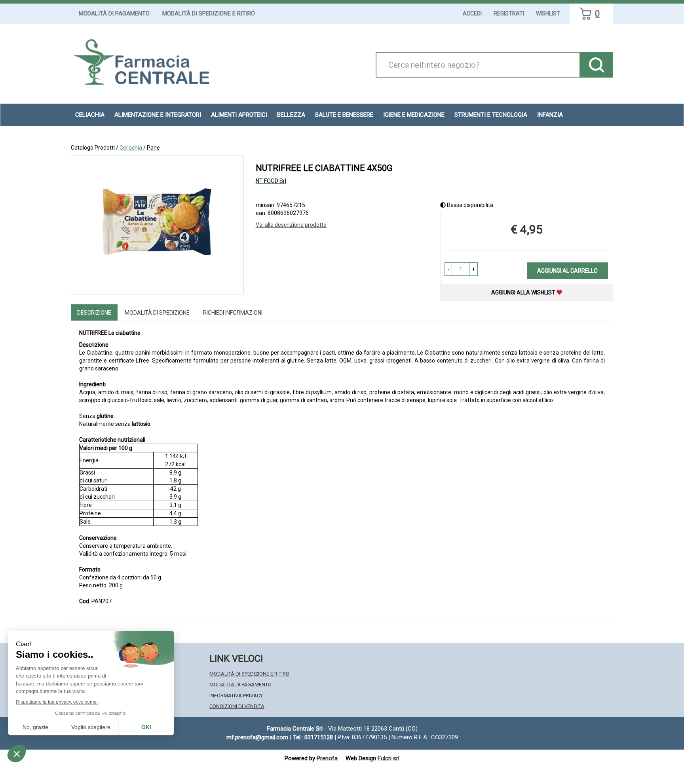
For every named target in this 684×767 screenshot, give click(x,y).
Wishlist (548, 13)
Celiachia (131, 147)
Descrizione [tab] (94, 312)
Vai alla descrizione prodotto (291, 225)
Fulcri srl (388, 758)
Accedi (472, 13)
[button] (448, 269)
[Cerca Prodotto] (596, 65)
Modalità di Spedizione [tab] (157, 312)
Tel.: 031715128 (313, 737)
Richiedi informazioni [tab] (232, 312)
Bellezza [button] (291, 114)
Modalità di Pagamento (114, 13)
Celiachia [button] (89, 114)
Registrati (509, 13)
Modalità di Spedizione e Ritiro (208, 13)
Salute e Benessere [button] (344, 114)
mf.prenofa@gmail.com (257, 737)
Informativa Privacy (236, 696)
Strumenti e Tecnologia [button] (490, 114)
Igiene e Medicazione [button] (414, 114)
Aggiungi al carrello (567, 271)
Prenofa (327, 758)
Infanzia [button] (550, 114)
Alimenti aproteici (239, 114)
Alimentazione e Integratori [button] (157, 114)
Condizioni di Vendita (236, 706)
